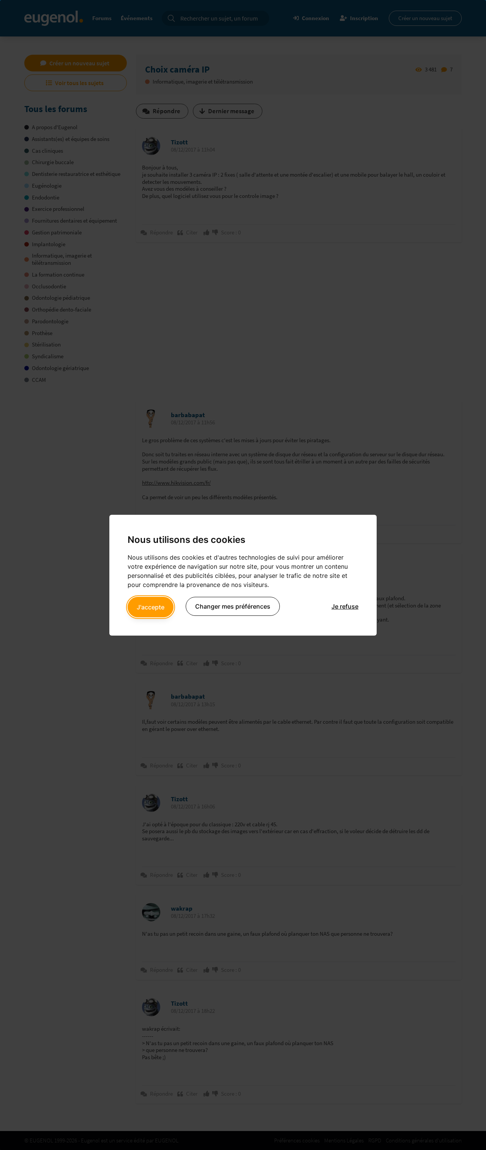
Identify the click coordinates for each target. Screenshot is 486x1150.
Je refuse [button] (344, 606)
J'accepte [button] (150, 607)
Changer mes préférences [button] (232, 606)
